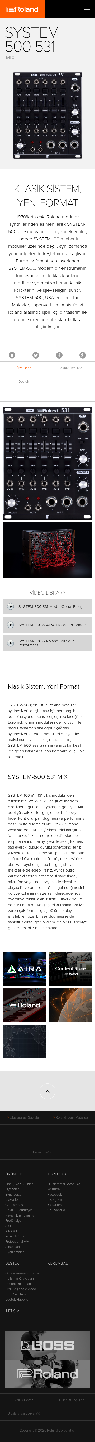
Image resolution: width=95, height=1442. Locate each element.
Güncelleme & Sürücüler (22, 1273)
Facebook (59, 355)
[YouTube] (47, 1138)
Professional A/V (17, 1242)
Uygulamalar (14, 1252)
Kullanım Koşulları (71, 1400)
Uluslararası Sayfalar (25, 1117)
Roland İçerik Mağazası (72, 1117)
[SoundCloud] (67, 1138)
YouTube (54, 1189)
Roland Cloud (15, 1236)
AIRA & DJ (12, 1231)
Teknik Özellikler (71, 368)
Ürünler (13, 1174)
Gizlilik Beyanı (23, 1400)
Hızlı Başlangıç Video (20, 1289)
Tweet (35, 355)
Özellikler (24, 368)
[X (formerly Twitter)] (37, 1138)
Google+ (82, 355)
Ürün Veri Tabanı (17, 1294)
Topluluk (57, 1174)
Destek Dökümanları (20, 1284)
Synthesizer (13, 1194)
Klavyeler (12, 1200)
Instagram (55, 1200)
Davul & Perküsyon (19, 1210)
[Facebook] (27, 1138)
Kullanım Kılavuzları (19, 1278)
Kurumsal (58, 1263)
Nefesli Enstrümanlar (20, 1215)
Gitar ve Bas (14, 1205)
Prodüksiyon (14, 1221)
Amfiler (10, 1226)
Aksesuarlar (14, 1247)
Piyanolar (12, 1189)
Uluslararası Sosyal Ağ (64, 1184)
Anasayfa (12, 355)
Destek (23, 381)
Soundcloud (56, 1210)
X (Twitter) (55, 1205)
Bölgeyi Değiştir (43, 1152)
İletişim (12, 1310)
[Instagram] (57, 1138)
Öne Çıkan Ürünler (19, 1184)
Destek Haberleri (17, 1299)
